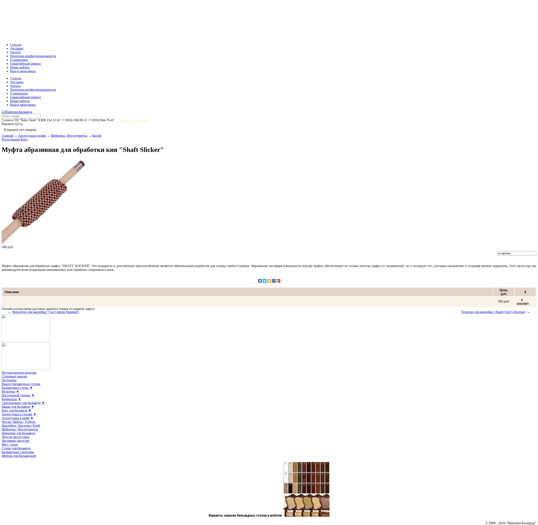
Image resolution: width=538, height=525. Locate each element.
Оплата (15, 52)
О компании (19, 60)
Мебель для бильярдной (19, 456)
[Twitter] (264, 281)
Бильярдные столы (15, 387)
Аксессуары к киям (32, 135)
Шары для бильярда (16, 406)
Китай (96, 135)
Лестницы (9, 380)
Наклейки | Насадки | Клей (21, 425)
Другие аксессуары (15, 437)
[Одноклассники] (269, 281)
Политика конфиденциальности (33, 56)
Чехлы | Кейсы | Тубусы (18, 422)
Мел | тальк (10, 444)
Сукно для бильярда (16, 448)
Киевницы (9, 399)
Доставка (16, 48)
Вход (24, 139)
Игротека (8, 391)
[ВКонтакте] (260, 281)
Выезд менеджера (23, 71)
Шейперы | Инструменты (69, 135)
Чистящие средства (15, 440)
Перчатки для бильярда (18, 433)
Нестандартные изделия (19, 372)
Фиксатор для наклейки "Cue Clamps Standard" (45, 312)
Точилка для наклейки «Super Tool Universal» (493, 312)
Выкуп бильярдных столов (21, 384)
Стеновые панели (14, 376)
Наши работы (20, 67)
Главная (15, 44)
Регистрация (11, 139)
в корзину (523, 301)
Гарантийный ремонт (25, 63)
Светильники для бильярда (21, 403)
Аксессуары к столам (17, 414)
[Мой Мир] (274, 281)
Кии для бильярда (14, 410)
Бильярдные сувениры (18, 452)
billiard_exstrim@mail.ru (134, 120)
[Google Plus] (278, 281)
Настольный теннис (16, 395)
